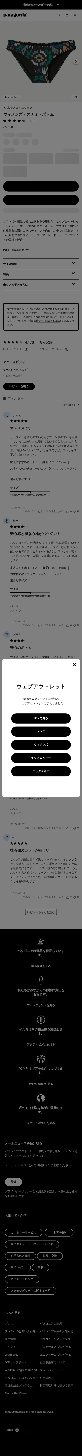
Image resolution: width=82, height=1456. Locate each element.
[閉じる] (74, 664)
